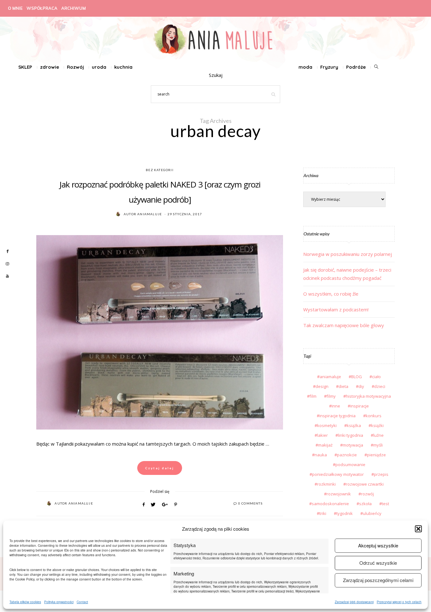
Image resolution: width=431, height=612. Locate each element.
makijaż (325, 445)
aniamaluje (330, 376)
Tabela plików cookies (25, 602)
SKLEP (25, 67)
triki (322, 513)
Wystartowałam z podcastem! (336, 309)
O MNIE (15, 8)
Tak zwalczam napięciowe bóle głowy (343, 325)
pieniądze (376, 455)
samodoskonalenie (330, 503)
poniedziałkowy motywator (338, 474)
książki (377, 425)
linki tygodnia (350, 435)
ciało (376, 376)
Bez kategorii (160, 170)
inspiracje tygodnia (337, 416)
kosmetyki (327, 425)
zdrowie (49, 67)
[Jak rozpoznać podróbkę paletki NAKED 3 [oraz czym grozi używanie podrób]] (159, 332)
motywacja (353, 445)
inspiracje (359, 406)
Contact (82, 602)
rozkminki (326, 484)
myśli (378, 445)
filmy (331, 396)
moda (305, 67)
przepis (381, 474)
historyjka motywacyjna (368, 396)
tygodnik (344, 513)
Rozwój (75, 67)
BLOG (356, 376)
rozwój (367, 494)
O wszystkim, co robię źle (330, 294)
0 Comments (250, 503)
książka (354, 425)
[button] (418, 529)
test (385, 503)
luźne (378, 435)
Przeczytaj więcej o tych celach (399, 602)
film (313, 396)
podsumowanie (350, 464)
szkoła (365, 503)
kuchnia (123, 67)
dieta (343, 386)
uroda (99, 67)
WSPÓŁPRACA (42, 8)
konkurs (373, 416)
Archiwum (73, 8)
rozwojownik (339, 494)
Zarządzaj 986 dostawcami (354, 602)
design (322, 386)
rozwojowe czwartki (365, 484)
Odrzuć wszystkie (378, 562)
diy (361, 386)
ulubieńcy (372, 513)
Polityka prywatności (59, 602)
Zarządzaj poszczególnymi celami (378, 580)
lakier (322, 435)
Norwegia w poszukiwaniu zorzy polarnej (347, 254)
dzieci (379, 386)
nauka (321, 455)
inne (336, 406)
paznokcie (347, 455)
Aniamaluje (149, 214)
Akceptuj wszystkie (378, 545)
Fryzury (329, 67)
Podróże (356, 67)
